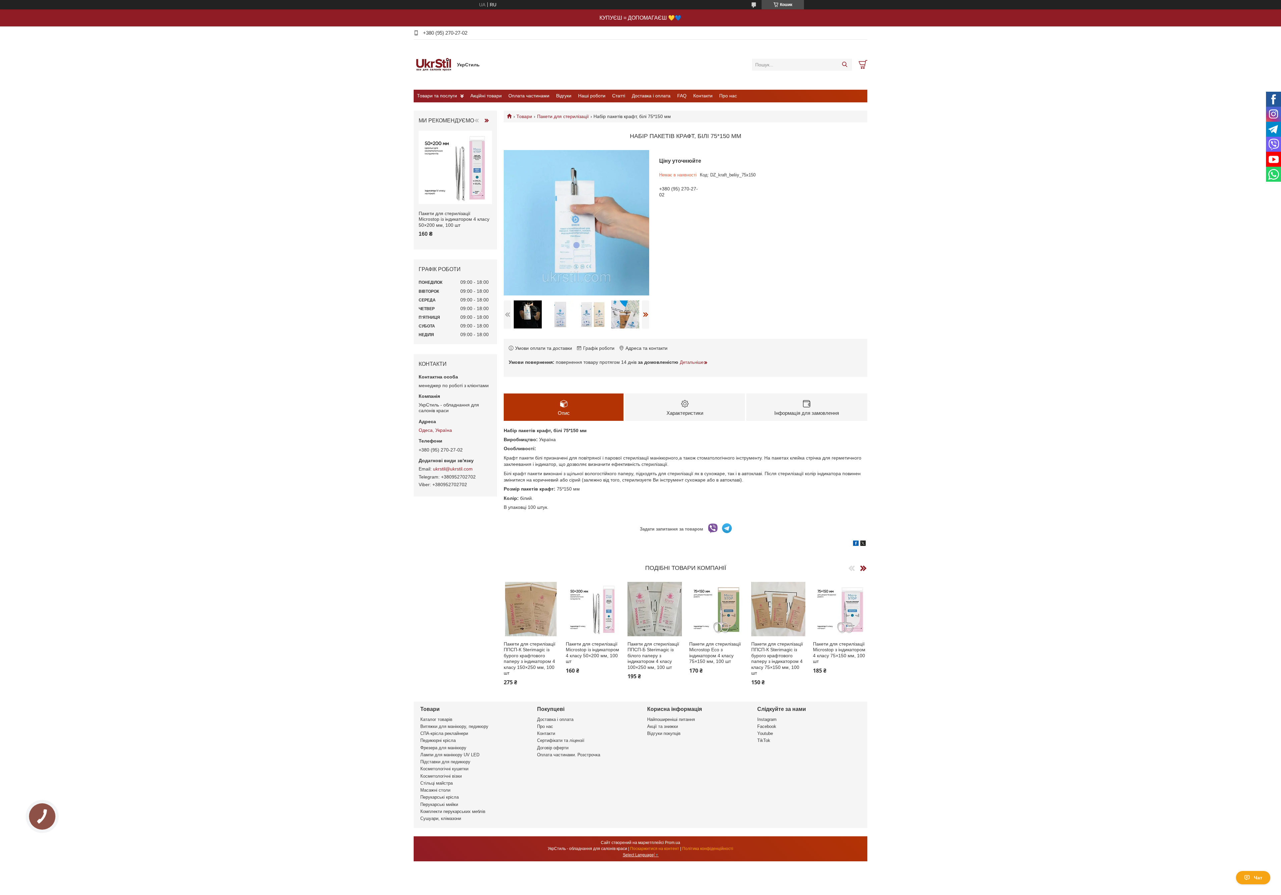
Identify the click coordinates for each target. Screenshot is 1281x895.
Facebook (766, 726)
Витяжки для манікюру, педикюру (454, 726)
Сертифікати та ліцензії (560, 740)
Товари (524, 116)
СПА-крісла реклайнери (444, 733)
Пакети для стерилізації (563, 116)
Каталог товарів (436, 719)
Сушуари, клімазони (440, 818)
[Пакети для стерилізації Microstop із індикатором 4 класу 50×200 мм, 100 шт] (593, 609)
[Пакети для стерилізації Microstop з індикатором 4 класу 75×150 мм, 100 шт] (840, 609)
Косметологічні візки (441, 776)
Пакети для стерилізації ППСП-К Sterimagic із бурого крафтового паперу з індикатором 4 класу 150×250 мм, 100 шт (529, 658)
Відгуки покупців (664, 733)
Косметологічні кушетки (444, 768)
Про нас (728, 95)
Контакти (703, 95)
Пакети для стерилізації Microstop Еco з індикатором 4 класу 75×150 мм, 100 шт (715, 652)
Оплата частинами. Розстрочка (568, 754)
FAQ (682, 95)
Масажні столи (435, 790)
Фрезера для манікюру (443, 747)
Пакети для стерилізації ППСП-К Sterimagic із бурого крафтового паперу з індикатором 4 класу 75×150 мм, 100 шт (777, 658)
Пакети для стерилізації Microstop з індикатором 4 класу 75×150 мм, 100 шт (839, 652)
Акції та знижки (662, 726)
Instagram (767, 719)
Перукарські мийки (439, 804)
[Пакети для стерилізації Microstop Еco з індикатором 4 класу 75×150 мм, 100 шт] (716, 609)
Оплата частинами (528, 95)
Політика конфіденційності (707, 848)
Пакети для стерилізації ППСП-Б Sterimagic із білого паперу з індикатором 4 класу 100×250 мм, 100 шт (653, 655)
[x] (863, 544)
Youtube (765, 733)
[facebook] (856, 544)
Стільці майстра (436, 783)
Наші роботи (591, 95)
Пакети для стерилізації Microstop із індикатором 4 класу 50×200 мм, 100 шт (592, 652)
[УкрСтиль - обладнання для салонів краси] (434, 64)
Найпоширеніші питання (671, 719)
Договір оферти (552, 747)
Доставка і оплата (651, 95)
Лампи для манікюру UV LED (449, 754)
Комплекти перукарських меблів (452, 811)
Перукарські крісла (439, 797)
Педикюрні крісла (438, 740)
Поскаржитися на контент (654, 848)
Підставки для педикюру (445, 761)
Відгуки (563, 95)
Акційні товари (486, 95)
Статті (618, 95)
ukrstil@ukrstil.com (453, 469)
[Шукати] (844, 65)
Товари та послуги (437, 95)
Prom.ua (672, 842)
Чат (1258, 877)
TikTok (763, 740)
